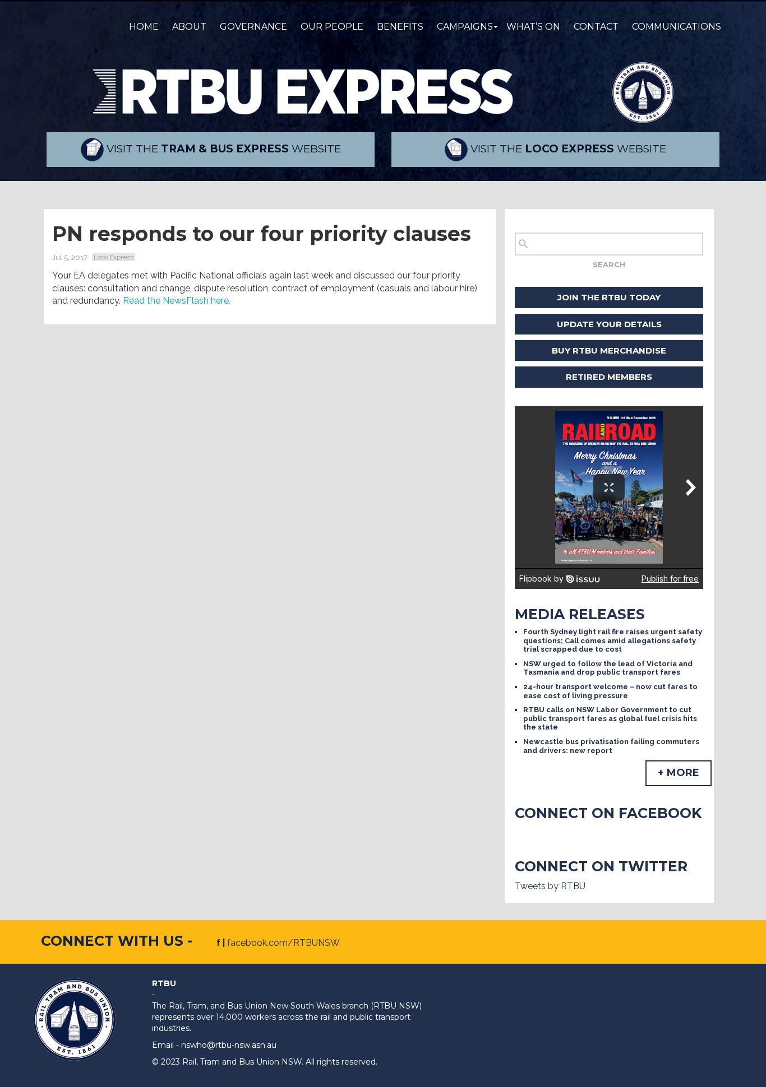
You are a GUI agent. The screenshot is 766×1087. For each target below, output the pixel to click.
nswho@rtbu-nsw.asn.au (228, 1045)
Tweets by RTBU (550, 886)
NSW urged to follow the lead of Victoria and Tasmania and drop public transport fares (608, 668)
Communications (676, 26)
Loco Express (113, 257)
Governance (253, 26)
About (189, 26)
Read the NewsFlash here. (176, 300)
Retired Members (609, 376)
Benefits (400, 26)
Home (144, 26)
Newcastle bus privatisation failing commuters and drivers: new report (611, 746)
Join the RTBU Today (609, 297)
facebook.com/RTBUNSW (283, 942)
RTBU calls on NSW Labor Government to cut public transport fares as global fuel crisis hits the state (610, 718)
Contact (596, 26)
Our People (332, 26)
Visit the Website (222, 148)
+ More (678, 773)
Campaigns (465, 26)
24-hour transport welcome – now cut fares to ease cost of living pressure (610, 691)
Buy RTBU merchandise (609, 350)
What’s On (533, 26)
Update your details (609, 324)
